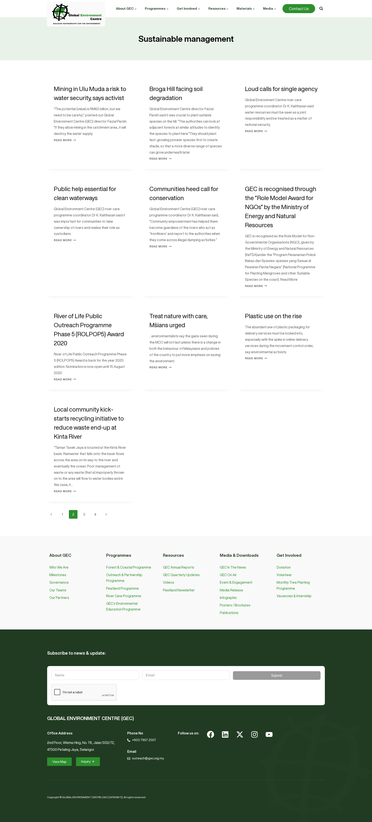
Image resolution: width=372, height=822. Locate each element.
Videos (168, 582)
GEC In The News (233, 567)
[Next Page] (106, 514)
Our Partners (59, 597)
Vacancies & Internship (294, 596)
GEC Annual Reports (178, 567)
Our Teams (57, 590)
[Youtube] (269, 734)
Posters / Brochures (235, 605)
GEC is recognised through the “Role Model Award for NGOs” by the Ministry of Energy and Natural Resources (280, 207)
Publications (229, 612)
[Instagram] (254, 734)
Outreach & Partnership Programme (124, 577)
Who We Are (58, 567)
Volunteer (284, 575)
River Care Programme (123, 596)
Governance (59, 582)
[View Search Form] (321, 8)
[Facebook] (210, 734)
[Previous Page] (51, 514)
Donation (284, 567)
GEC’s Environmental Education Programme (123, 606)
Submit (276, 675)
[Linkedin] (225, 734)
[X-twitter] (239, 734)
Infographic (228, 597)
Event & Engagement (236, 582)
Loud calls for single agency (281, 89)
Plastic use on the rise (273, 316)
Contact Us (299, 9)
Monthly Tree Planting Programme (293, 585)
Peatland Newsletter (179, 590)
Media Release (231, 590)
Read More (65, 140)
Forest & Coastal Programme (128, 567)
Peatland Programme (122, 588)
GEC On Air (228, 575)
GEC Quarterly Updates (181, 575)
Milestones (57, 575)
